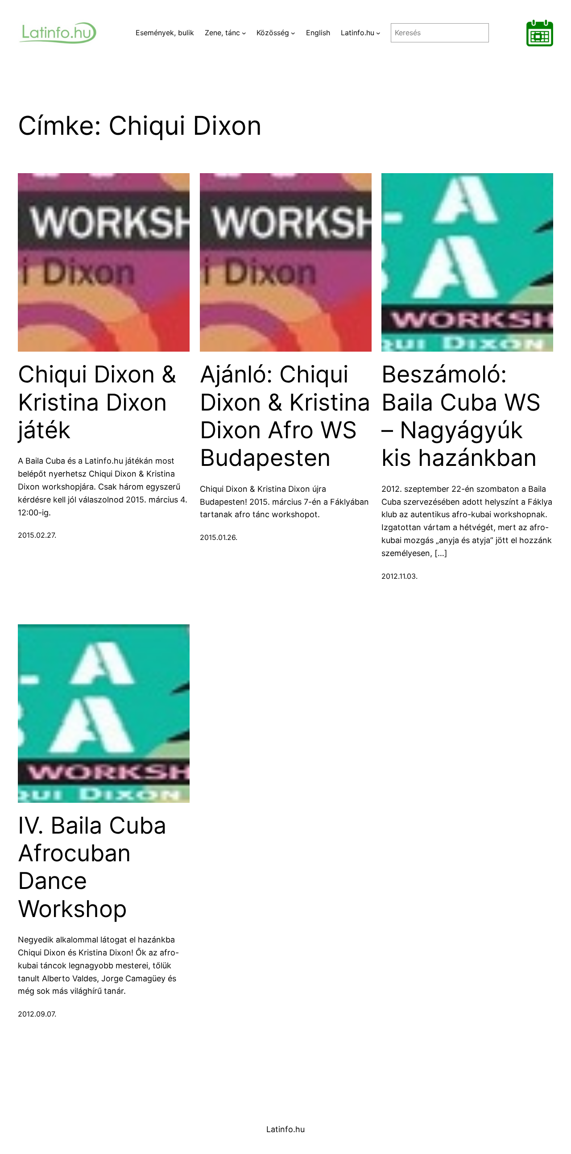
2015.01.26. (218, 537)
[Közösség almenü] (293, 33)
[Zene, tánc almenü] (244, 33)
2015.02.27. (37, 535)
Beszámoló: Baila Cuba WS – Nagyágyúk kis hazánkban (461, 416)
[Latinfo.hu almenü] (378, 33)
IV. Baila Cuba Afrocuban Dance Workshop (92, 867)
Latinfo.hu (285, 1129)
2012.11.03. (399, 576)
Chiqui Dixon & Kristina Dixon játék (97, 402)
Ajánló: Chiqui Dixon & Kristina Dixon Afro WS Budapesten (285, 416)
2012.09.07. (37, 1013)
